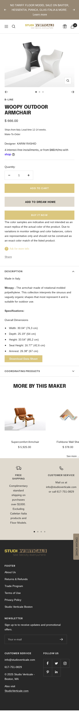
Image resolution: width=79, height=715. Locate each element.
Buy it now (39, 215)
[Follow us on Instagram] (65, 663)
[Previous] (6, 92)
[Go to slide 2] (39, 92)
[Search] (13, 26)
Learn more (40, 14)
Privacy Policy (13, 599)
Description (14, 271)
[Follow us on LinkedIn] (56, 672)
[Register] (61, 639)
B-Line (9, 99)
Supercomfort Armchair (25, 441)
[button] (39, 202)
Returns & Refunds (16, 579)
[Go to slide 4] (44, 531)
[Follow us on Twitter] (56, 663)
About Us (10, 572)
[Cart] (72, 26)
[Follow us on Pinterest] (47, 672)
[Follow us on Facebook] (47, 663)
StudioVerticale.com (17, 690)
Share (8, 256)
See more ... (73, 456)
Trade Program (14, 586)
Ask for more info (19, 248)
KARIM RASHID (26, 143)
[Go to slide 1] (36, 92)
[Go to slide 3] (43, 92)
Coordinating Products (22, 371)
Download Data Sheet (23, 358)
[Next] (72, 92)
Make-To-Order (12, 134)
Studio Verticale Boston (19, 606)
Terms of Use (13, 592)
